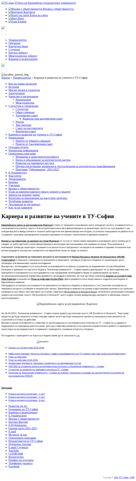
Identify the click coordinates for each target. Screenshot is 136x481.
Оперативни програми (22, 153)
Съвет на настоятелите (29, 128)
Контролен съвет (26, 131)
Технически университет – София (87, 366)
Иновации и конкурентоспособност (37, 156)
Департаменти (17, 179)
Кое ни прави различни (22, 83)
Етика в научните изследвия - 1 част (26, 394)
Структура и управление (23, 105)
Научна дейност (18, 52)
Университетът (17, 39)
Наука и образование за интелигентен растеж (43, 159)
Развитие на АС (18, 406)
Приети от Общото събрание (33, 140)
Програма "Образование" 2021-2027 (37, 169)
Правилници (16, 137)
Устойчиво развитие (20, 201)
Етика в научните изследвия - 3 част (26, 400)
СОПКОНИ (15, 453)
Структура (22, 109)
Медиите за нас (17, 434)
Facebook (13, 466)
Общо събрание (25, 112)
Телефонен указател (20, 463)
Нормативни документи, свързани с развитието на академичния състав (44, 363)
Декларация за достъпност (24, 204)
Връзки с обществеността (23, 188)
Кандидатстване (18, 46)
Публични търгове (19, 444)
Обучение (14, 43)
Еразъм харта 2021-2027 (22, 428)
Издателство (16, 456)
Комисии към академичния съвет (43, 118)
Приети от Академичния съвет (34, 144)
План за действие (17, 357)
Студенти (14, 49)
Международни (25, 102)
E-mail (12, 431)
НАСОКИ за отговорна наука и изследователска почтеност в (39, 366)
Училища (14, 185)
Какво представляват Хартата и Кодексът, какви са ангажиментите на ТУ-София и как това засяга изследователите (67, 354)
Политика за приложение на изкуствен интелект (37, 198)
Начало (5, 77)
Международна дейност (22, 55)
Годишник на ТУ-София (23, 409)
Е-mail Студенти (18, 447)
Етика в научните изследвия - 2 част (26, 397)
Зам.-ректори (23, 125)
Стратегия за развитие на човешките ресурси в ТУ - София (38, 369)
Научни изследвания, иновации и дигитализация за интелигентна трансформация (65, 166)
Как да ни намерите (20, 207)
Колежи (13, 182)
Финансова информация (23, 150)
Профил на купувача (20, 460)
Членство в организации (23, 96)
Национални (23, 99)
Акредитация (16, 93)
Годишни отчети (18, 147)
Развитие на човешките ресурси (35, 163)
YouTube (13, 450)
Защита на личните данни (24, 194)
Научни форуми (18, 421)
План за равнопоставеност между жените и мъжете (39, 191)
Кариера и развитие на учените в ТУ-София (35, 134)
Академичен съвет (27, 115)
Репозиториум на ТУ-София (25, 441)
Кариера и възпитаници (23, 59)
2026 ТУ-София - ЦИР (124, 477)
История (13, 86)
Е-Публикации (17, 425)
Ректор (20, 121)
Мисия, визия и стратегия (24, 90)
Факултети (14, 175)
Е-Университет (17, 172)
